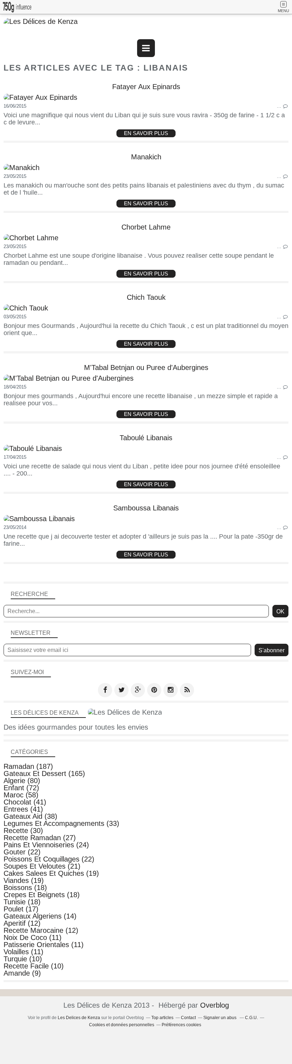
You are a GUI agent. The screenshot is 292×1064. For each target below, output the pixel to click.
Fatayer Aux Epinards (146, 87)
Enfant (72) (21, 788)
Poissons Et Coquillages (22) (49, 859)
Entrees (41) (23, 809)
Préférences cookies (181, 1024)
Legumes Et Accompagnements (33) (61, 823)
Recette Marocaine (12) (41, 930)
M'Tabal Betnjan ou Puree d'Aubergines (146, 367)
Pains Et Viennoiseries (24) (46, 845)
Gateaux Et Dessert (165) (44, 773)
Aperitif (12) (22, 923)
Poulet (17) (21, 909)
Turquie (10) (23, 959)
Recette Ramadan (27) (40, 838)
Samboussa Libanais (146, 508)
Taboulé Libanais (146, 438)
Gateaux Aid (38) (30, 816)
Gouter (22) (22, 852)
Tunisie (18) (22, 902)
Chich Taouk (146, 297)
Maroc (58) (21, 795)
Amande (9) (22, 973)
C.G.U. (251, 1017)
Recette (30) (23, 830)
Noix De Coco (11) (33, 937)
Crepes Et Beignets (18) (42, 895)
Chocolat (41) (25, 802)
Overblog (214, 1005)
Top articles (162, 1017)
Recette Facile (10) (34, 966)
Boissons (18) (25, 887)
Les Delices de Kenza (79, 1017)
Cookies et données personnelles (121, 1024)
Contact (188, 1017)
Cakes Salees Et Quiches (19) (51, 873)
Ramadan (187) (28, 766)
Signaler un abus (220, 1017)
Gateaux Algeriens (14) (40, 916)
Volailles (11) (23, 952)
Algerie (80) (22, 781)
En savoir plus (146, 133)
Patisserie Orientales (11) (44, 945)
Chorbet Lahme (146, 227)
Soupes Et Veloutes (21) (42, 866)
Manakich (146, 157)
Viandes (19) (24, 880)
